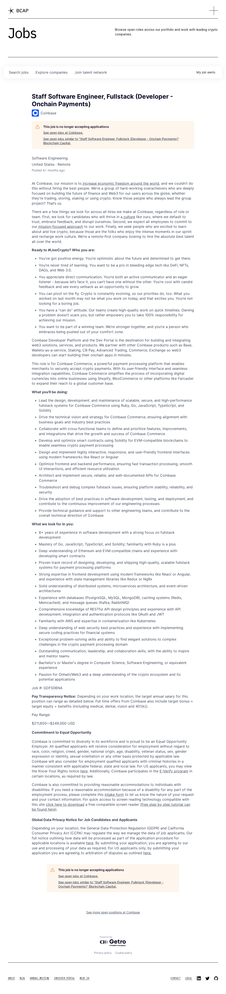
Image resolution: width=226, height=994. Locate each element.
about (11, 978)
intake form (114, 794)
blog (22, 978)
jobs (18, 72)
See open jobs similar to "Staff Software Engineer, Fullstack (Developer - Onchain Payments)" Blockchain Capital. (111, 141)
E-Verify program (174, 771)
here (89, 843)
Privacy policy (103, 952)
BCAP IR (84, 978)
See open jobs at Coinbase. (63, 132)
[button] (213, 10)
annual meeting (39, 978)
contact (175, 978)
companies (52, 72)
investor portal (64, 978)
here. (147, 853)
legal (188, 978)
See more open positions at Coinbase (113, 912)
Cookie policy (123, 952)
